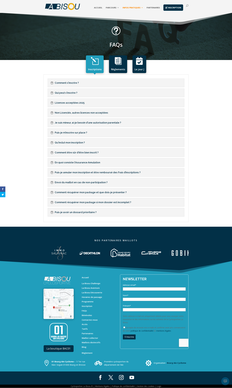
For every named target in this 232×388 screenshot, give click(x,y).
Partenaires (153, 8)
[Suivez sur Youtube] (131, 377)
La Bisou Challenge (91, 283)
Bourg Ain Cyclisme (176, 362)
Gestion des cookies (146, 386)
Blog (84, 347)
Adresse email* (129, 285)
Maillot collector (90, 338)
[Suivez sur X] (110, 377)
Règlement (87, 353)
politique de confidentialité (142, 330)
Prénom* (127, 305)
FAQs (84, 310)
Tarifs (85, 328)
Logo (159, 386)
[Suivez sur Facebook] (100, 377)
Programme (87, 301)
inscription (174, 7)
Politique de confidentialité (123, 386)
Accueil (98, 8)
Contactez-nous (90, 319)
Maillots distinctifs (91, 342)
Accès (85, 324)
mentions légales (163, 330)
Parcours (111, 8)
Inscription (87, 306)
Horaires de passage (92, 297)
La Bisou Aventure (91, 288)
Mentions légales (102, 386)
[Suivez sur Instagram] (121, 377)
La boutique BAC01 (59, 348)
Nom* (125, 295)
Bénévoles (87, 315)
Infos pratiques (131, 8)
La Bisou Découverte (92, 292)
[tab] (95, 64)
